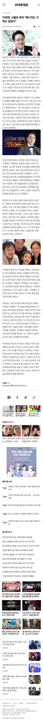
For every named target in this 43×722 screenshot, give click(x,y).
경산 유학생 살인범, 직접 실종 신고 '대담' (17, 559)
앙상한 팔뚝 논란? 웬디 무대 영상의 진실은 (17, 550)
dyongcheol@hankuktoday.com (14, 385)
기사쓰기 (15, 703)
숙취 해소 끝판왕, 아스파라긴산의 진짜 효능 (18, 554)
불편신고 (21, 703)
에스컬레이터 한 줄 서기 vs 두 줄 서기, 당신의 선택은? (20, 546)
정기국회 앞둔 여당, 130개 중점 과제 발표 (17, 537)
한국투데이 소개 (6, 703)
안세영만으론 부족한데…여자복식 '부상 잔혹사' (19, 572)
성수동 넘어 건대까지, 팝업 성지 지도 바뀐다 (18, 563)
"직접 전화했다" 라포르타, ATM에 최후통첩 (18, 576)
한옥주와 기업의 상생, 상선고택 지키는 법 (17, 567)
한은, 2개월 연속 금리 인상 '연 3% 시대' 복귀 (18, 541)
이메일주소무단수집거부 (8, 706)
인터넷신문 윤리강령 (31, 703)
